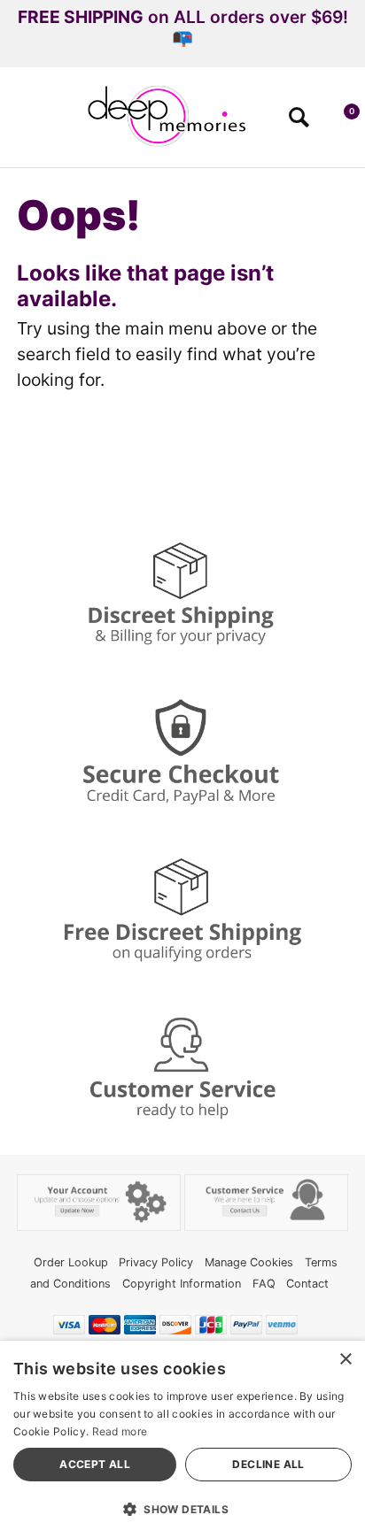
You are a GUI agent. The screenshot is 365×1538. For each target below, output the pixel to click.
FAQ (264, 1283)
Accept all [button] (94, 1464)
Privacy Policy (156, 1262)
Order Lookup (71, 1262)
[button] (21, 123)
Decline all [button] (268, 1464)
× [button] (345, 1359)
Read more (120, 1431)
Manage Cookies (249, 1262)
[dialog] (182, 1439)
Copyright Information (181, 1283)
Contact (307, 1283)
